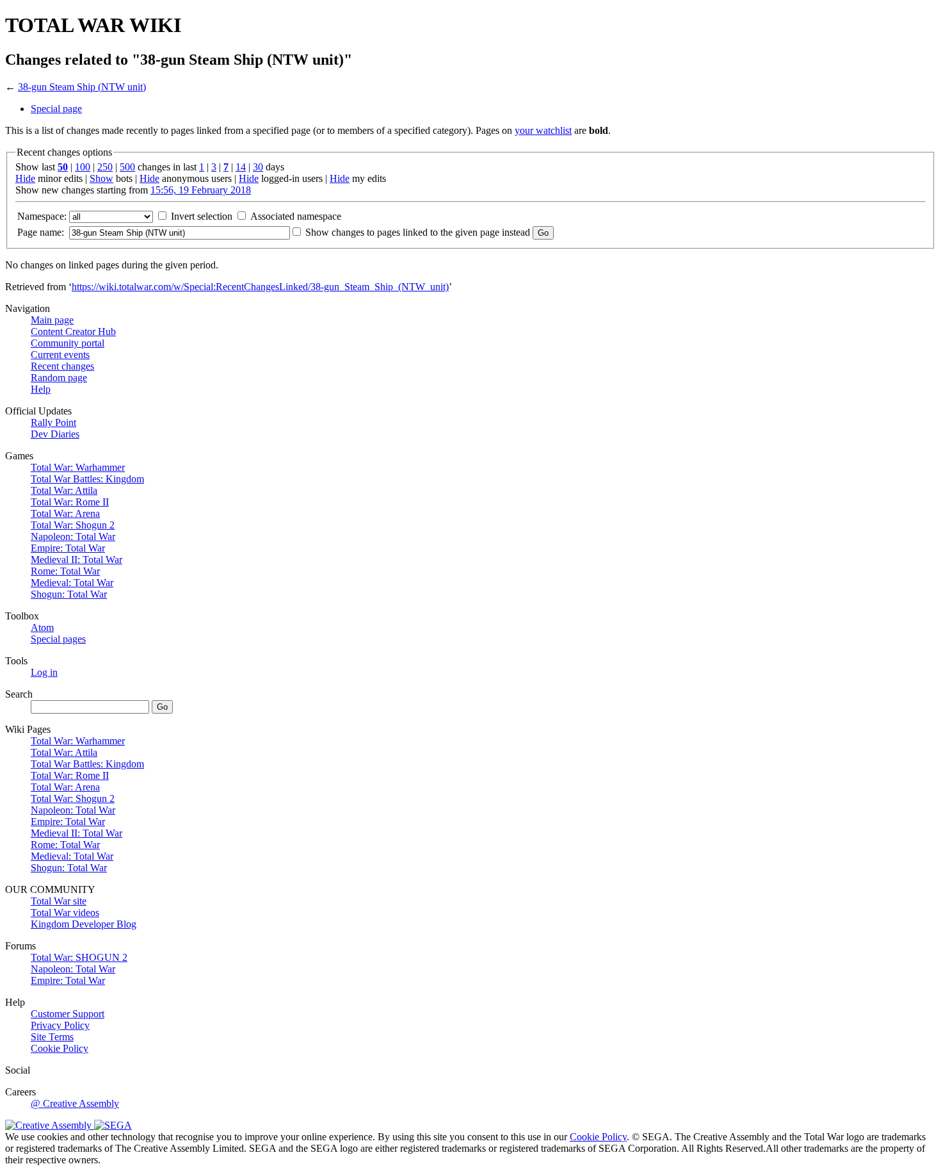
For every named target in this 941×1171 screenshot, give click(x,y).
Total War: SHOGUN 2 (79, 957)
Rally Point (53, 422)
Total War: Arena (65, 513)
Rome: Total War (65, 571)
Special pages (58, 639)
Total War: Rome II (70, 501)
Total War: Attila (64, 490)
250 (105, 166)
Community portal (67, 343)
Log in (44, 672)
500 (127, 166)
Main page (52, 320)
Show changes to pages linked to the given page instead (417, 232)
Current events (60, 354)
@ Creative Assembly (75, 1103)
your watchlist (543, 130)
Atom (42, 627)
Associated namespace (295, 216)
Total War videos (65, 912)
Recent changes (62, 366)
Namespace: (42, 216)
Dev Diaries (55, 434)
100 (82, 166)
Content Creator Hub (73, 331)
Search (19, 694)
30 (258, 166)
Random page (59, 377)
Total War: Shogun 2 (73, 525)
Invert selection (201, 216)
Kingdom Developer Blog (83, 924)
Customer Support (67, 1013)
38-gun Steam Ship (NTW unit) (82, 86)
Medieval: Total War (72, 582)
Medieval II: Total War (76, 559)
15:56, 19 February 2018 (200, 189)
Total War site (58, 901)
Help (41, 389)
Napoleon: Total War (73, 536)
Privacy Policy (60, 1025)
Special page (56, 108)
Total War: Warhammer (78, 467)
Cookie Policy (59, 1048)
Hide (25, 178)
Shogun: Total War (69, 594)
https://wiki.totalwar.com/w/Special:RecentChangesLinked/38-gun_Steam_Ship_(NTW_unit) (260, 286)
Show (101, 178)
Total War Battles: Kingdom (87, 478)
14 (241, 166)
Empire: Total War (68, 548)
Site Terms (52, 1036)
